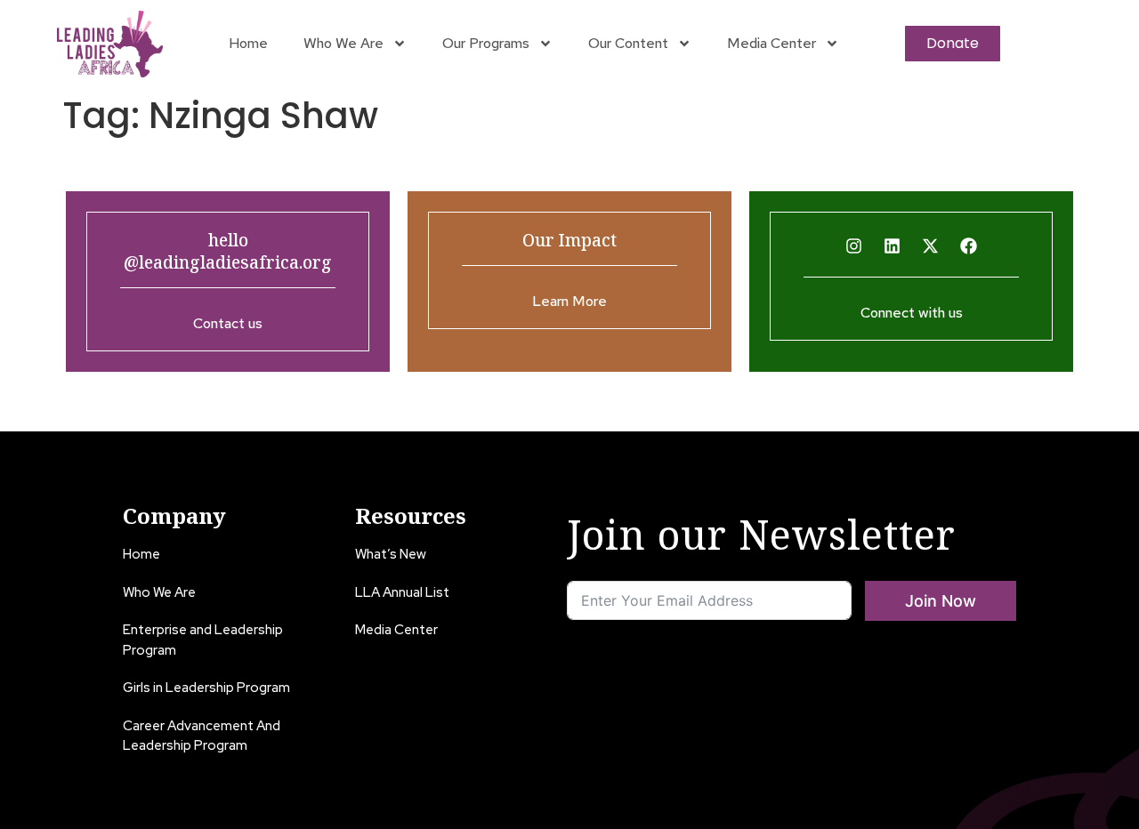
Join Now (940, 601)
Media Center (771, 43)
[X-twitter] (931, 246)
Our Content (628, 43)
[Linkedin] (892, 246)
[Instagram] (854, 246)
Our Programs (485, 43)
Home (248, 43)
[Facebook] (969, 246)
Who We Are (343, 43)
